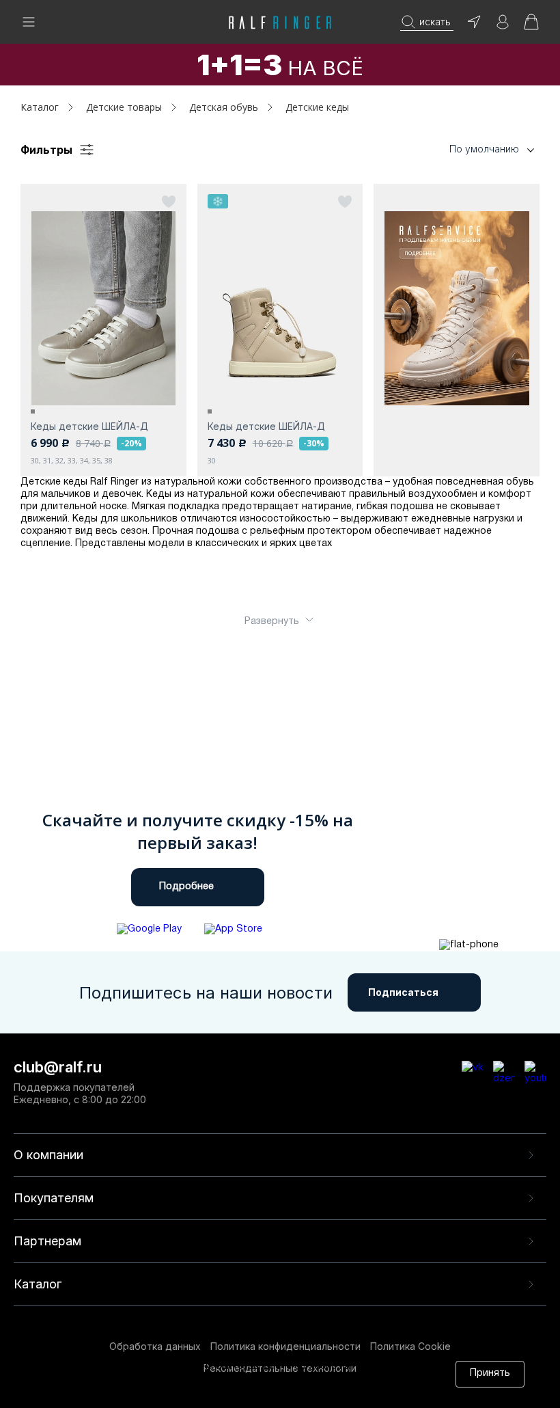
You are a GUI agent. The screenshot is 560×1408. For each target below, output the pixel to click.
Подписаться (403, 992)
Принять (490, 1373)
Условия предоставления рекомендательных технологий (214, 1392)
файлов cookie (240, 1379)
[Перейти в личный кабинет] (502, 26)
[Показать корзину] (531, 26)
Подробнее (186, 886)
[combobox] (471, 149)
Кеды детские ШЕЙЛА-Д (89, 426)
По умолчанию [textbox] (484, 148)
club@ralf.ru (58, 1067)
